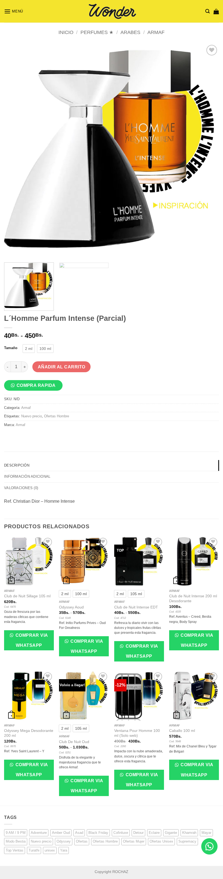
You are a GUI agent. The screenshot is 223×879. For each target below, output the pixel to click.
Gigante (171, 833)
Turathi (34, 850)
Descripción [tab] (16, 465)
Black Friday (98, 833)
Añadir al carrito (61, 367)
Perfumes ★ (96, 32)
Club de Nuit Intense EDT (136, 607)
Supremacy (187, 841)
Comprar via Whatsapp (31, 640)
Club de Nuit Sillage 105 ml (27, 596)
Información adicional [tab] (27, 476)
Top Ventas (14, 850)
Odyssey (64, 841)
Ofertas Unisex (161, 841)
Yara (63, 850)
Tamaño (10, 348)
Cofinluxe (120, 833)
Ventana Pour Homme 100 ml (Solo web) (137, 733)
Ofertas (82, 841)
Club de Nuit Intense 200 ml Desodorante (193, 598)
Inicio (65, 32)
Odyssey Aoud (71, 607)
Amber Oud (61, 833)
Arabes (130, 32)
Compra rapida (36, 385)
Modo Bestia (16, 841)
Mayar (206, 833)
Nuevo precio (31, 416)
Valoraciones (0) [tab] (21, 488)
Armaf (156, 32)
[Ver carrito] (216, 11)
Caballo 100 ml (182, 730)
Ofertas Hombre (56, 416)
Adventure (39, 833)
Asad (79, 833)
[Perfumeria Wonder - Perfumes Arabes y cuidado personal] (111, 11)
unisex (50, 850)
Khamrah (189, 833)
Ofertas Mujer (133, 841)
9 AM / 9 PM (16, 833)
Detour (138, 833)
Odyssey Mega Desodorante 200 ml (28, 733)
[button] (13, 11)
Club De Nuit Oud (74, 742)
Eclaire (154, 833)
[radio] (29, 348)
